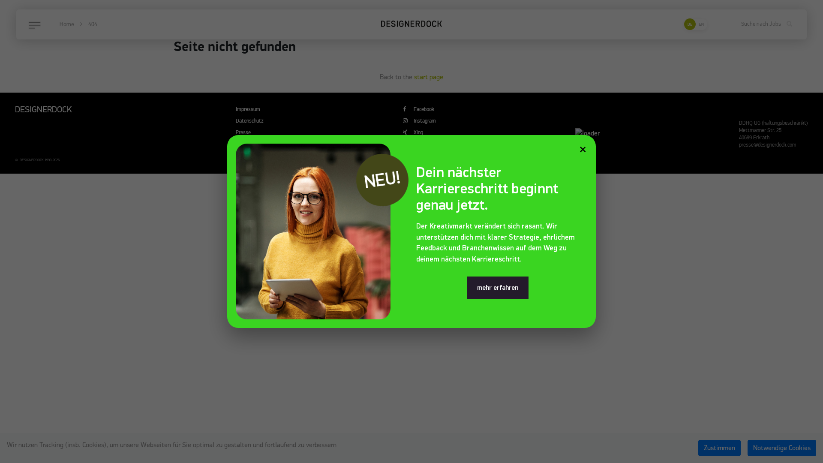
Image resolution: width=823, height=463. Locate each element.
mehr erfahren (497, 287)
